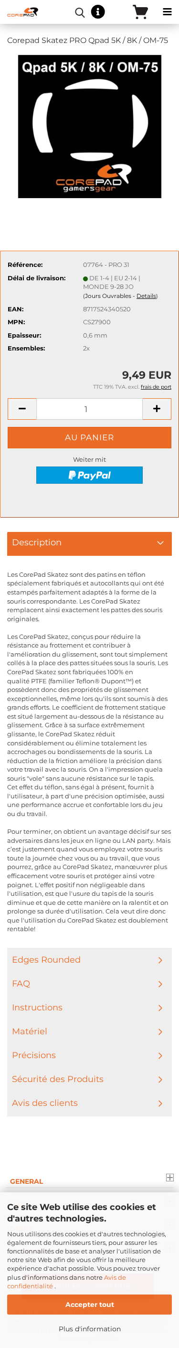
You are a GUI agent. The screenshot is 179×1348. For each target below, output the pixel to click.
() (120, 296)
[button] (22, 409)
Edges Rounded (46, 960)
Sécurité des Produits (58, 1079)
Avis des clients (45, 1103)
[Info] (98, 12)
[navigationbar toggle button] (167, 12)
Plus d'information (90, 1329)
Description (37, 542)
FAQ (21, 983)
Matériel (29, 1031)
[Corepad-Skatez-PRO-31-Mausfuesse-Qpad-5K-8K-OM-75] (89, 125)
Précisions (34, 1055)
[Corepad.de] (19, 12)
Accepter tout (89, 1304)
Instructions (37, 1007)
